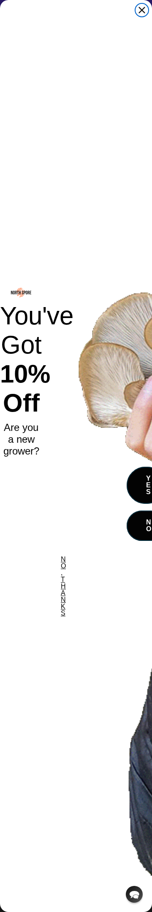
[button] (134, 894)
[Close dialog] (142, 10)
